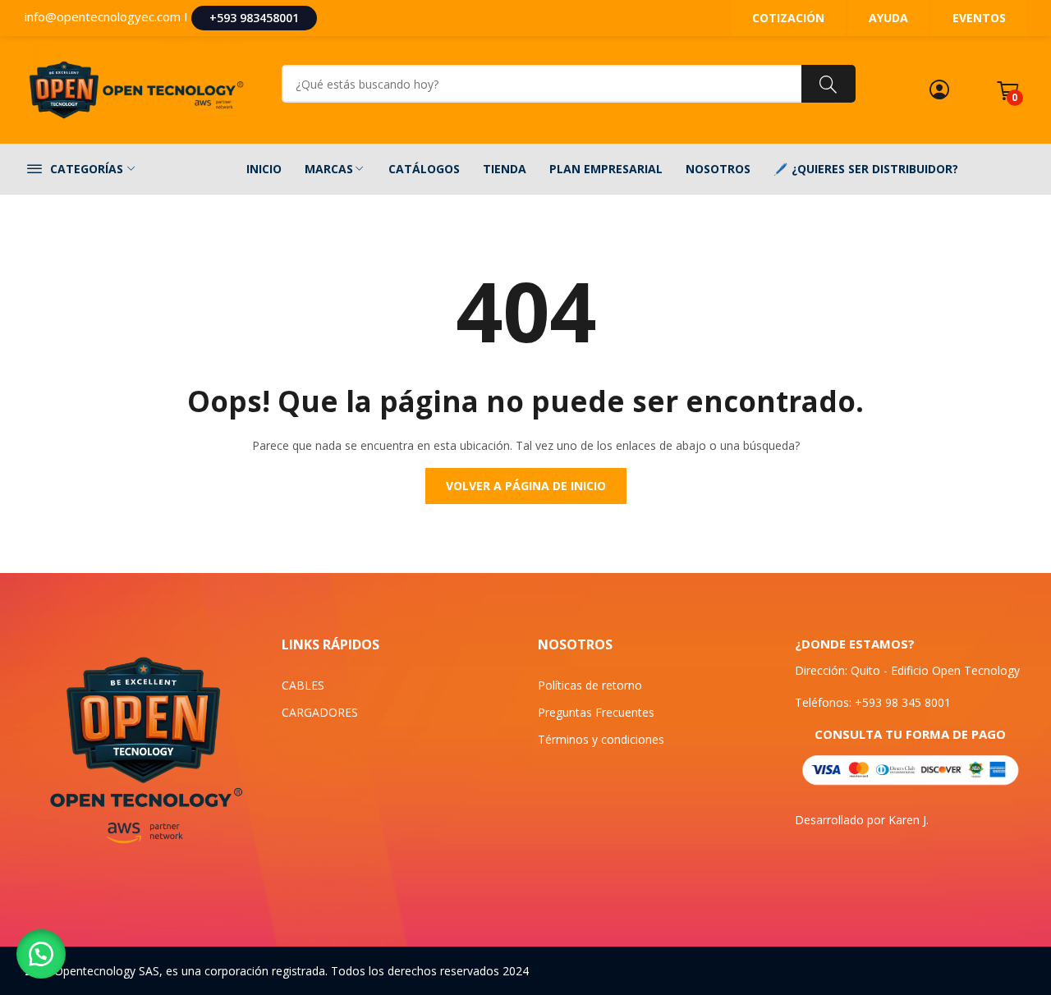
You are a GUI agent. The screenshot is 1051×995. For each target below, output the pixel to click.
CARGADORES (320, 712)
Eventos (979, 17)
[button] (41, 954)
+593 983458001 (254, 17)
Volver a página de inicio (526, 485)
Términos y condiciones (601, 739)
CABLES (303, 685)
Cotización (788, 17)
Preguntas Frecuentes (596, 712)
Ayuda (888, 17)
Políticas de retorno (590, 685)
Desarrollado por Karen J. (862, 820)
